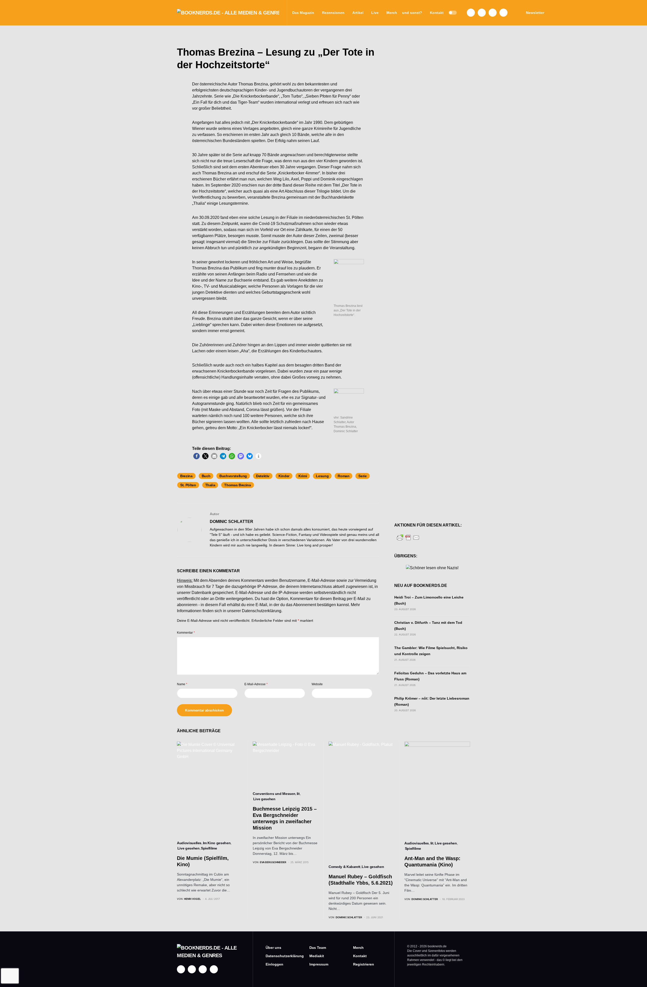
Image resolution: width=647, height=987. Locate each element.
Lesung (322, 476)
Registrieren (363, 964)
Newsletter (535, 13)
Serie (362, 476)
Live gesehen (188, 848)
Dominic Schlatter (231, 521)
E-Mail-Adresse (256, 684)
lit (298, 794)
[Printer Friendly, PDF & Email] (408, 537)
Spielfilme (209, 848)
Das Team (317, 948)
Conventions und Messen (274, 794)
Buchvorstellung (233, 476)
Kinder (284, 476)
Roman (343, 476)
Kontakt (360, 956)
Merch (358, 948)
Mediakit (316, 956)
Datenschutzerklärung (261, 611)
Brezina (186, 476)
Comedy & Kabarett (344, 867)
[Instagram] (482, 13)
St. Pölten (188, 485)
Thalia (210, 485)
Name (182, 684)
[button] (453, 13)
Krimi (302, 476)
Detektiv (262, 476)
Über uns (273, 948)
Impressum (318, 964)
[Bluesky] (503, 13)
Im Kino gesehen (217, 843)
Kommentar (186, 632)
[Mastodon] (493, 13)
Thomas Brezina (237, 485)
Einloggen (274, 964)
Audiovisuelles (189, 843)
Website (317, 684)
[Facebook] (471, 13)
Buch (206, 476)
